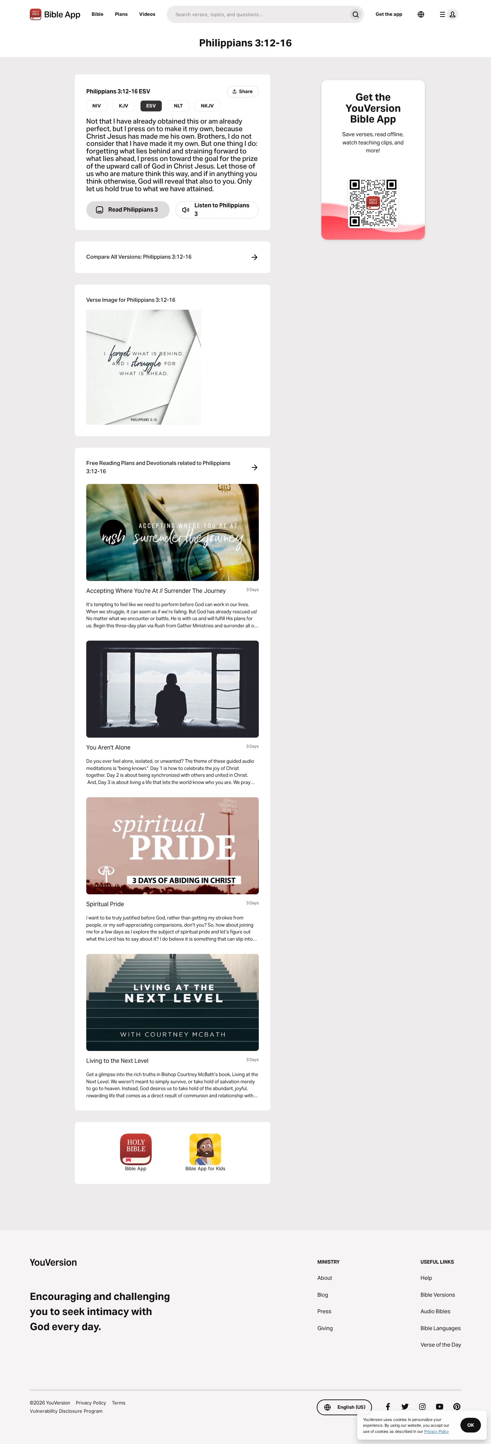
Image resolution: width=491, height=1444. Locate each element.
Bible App (135, 1168)
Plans (121, 14)
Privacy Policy (91, 1403)
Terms (118, 1403)
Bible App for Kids (205, 1168)
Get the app (389, 14)
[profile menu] (447, 14)
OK (470, 1425)
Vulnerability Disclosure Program (66, 1411)
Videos (147, 14)
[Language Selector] (421, 14)
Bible (98, 14)
